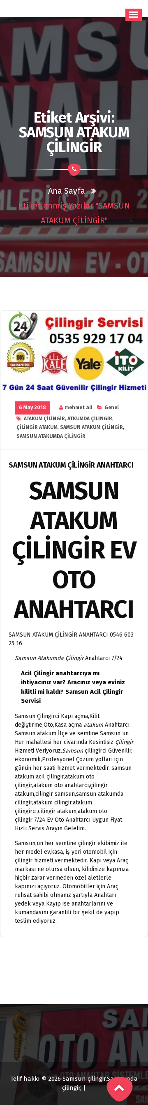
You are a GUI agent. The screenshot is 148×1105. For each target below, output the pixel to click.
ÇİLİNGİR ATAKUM (37, 427)
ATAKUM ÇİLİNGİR (44, 419)
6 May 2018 (32, 407)
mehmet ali (78, 407)
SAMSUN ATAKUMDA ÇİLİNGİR (51, 436)
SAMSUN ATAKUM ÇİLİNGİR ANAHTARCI (71, 465)
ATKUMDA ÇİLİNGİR (89, 419)
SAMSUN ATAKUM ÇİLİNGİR (91, 427)
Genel (111, 407)
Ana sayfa (66, 191)
